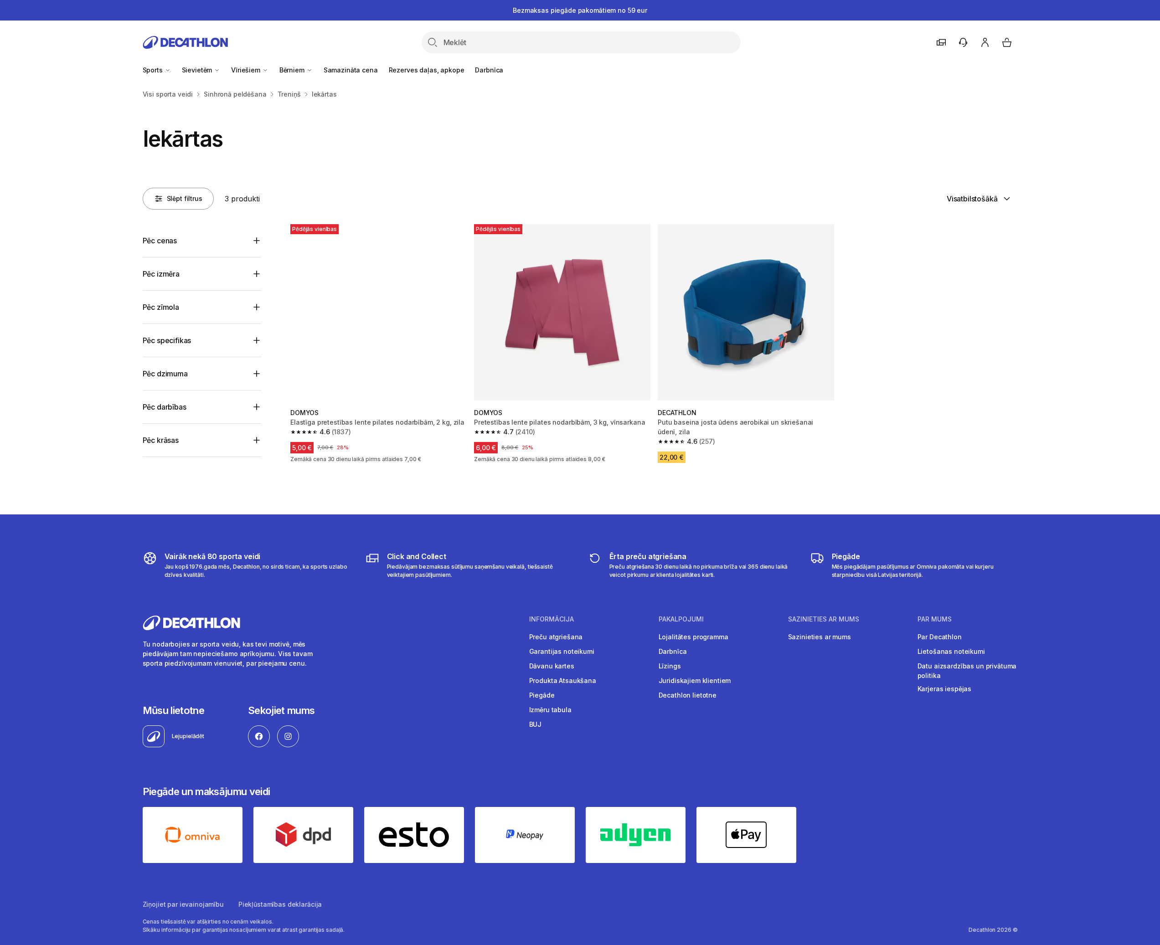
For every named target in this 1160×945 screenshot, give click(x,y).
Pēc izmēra (161, 273)
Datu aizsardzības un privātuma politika (967, 670)
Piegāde (542, 695)
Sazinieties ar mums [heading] (823, 619)
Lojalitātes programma (693, 637)
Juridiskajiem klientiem (695, 680)
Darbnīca (489, 70)
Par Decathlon (940, 637)
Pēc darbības (164, 406)
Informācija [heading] (551, 619)
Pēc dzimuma (165, 373)
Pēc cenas (160, 240)
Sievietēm (198, 70)
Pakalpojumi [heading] (681, 619)
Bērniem (292, 70)
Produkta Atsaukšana (562, 680)
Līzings (670, 666)
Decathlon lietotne (688, 695)
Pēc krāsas (161, 440)
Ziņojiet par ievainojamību (183, 904)
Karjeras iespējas (945, 689)
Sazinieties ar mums (819, 637)
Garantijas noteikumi (561, 651)
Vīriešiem (246, 70)
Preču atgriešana (556, 637)
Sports (154, 70)
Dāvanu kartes (551, 666)
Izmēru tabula (550, 710)
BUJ (535, 724)
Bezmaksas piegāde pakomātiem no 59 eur (580, 10)
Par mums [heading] (935, 619)
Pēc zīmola (161, 307)
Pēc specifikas (167, 340)
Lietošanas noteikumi (951, 651)
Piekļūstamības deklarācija (280, 904)
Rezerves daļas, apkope (426, 70)
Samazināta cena (351, 70)
